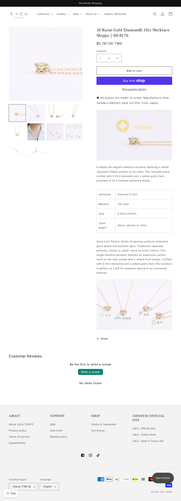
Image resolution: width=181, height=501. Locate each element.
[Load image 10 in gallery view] (36, 150)
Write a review (90, 372)
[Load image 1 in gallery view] (17, 112)
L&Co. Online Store (144, 434)
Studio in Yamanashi (103, 424)
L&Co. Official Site (143, 428)
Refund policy (58, 436)
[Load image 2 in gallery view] (36, 112)
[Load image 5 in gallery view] (17, 131)
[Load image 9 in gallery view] (17, 150)
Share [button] (104, 338)
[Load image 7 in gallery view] (54, 131)
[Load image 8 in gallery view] (73, 131)
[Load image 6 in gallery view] (36, 131)
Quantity (101, 51)
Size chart (56, 430)
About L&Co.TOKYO (21, 424)
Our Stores (98, 430)
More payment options (134, 89)
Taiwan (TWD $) (22, 486)
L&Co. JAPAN (166, 492)
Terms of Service (19, 436)
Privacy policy (18, 430)
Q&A (53, 424)
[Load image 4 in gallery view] (73, 112)
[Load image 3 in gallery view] (54, 112)
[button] (44, 14)
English (47, 486)
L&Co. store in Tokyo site (148, 440)
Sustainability (17, 442)
